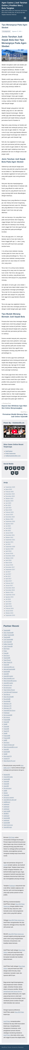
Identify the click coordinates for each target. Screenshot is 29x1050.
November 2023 (10, 496)
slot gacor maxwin (9, 797)
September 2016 (10, 594)
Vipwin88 (6, 664)
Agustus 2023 (9, 501)
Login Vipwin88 (8, 646)
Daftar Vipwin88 (8, 644)
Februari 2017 (9, 583)
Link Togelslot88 (8, 639)
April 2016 (8, 604)
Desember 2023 (10, 494)
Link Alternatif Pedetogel (10, 692)
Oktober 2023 (9, 498)
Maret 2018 (8, 562)
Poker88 (6, 653)
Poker (5, 651)
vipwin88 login (8, 827)
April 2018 (8, 560)
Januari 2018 (9, 565)
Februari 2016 (9, 608)
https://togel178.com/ (9, 761)
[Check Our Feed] (12, 474)
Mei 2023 (8, 505)
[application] (14, 431)
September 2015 (10, 615)
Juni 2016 (8, 601)
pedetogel (6, 804)
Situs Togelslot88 (8, 632)
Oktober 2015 (9, 613)
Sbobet (6, 793)
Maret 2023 (8, 510)
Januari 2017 (9, 585)
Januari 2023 (9, 514)
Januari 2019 (9, 553)
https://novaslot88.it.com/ (11, 747)
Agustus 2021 (9, 542)
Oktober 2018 (9, 558)
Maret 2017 (8, 581)
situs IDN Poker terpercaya (16, 920)
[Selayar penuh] (23, 436)
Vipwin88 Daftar (8, 777)
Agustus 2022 (9, 523)
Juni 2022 (8, 528)
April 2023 (8, 507)
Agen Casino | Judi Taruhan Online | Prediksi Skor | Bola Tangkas (14, 5)
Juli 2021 (8, 544)
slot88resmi (7, 802)
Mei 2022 (8, 530)
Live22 (5, 865)
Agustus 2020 (9, 549)
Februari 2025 (9, 491)
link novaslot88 (8, 715)
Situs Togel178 (8, 662)
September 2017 (10, 569)
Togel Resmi (7, 660)
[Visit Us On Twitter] (10, 470)
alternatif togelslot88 (9, 669)
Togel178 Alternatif (9, 745)
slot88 (5, 740)
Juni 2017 (8, 574)
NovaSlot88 (7, 699)
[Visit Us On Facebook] (6, 470)
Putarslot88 (7, 719)
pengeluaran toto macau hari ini (13, 991)
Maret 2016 (8, 606)
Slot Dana (6, 742)
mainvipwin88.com (9, 667)
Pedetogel (6, 712)
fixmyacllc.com (8, 685)
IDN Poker (7, 648)
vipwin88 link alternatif (10, 800)
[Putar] (5, 436)
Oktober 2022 (9, 519)
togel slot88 (7, 811)
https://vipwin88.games (10, 680)
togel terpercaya (8, 825)
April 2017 (8, 578)
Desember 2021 (10, 535)
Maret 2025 (8, 489)
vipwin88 (6, 674)
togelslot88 (7, 671)
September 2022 (10, 521)
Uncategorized (6, 31)
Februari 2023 (9, 512)
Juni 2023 (8, 503)
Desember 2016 (10, 588)
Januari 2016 (9, 610)
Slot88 (5, 724)
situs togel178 (8, 756)
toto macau (7, 717)
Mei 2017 (8, 576)
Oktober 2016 (9, 592)
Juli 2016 (8, 599)
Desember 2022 (10, 517)
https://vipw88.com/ (9, 678)
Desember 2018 (10, 555)
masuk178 (7, 758)
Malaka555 (7, 774)
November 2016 (10, 590)
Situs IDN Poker (19, 1012)
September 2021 (10, 539)
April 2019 (8, 551)
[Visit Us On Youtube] (19, 470)
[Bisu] (21, 436)
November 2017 (10, 567)
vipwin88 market (8, 676)
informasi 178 (7, 703)
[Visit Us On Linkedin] (23, 470)
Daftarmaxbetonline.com (12, 456)
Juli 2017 (8, 572)
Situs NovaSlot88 (9, 696)
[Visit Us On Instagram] (17, 474)
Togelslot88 (7, 630)
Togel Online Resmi (9, 690)
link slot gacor (7, 687)
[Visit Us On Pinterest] (14, 470)
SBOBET (6, 813)
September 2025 (10, 487)
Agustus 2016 (9, 597)
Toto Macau (7, 694)
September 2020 (10, 546)
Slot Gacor (7, 655)
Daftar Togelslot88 (9, 635)
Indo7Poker (7, 1021)
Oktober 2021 (9, 537)
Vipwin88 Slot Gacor (9, 710)
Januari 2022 (9, 533)
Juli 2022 (8, 526)
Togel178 (6, 731)
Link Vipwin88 (8, 642)
